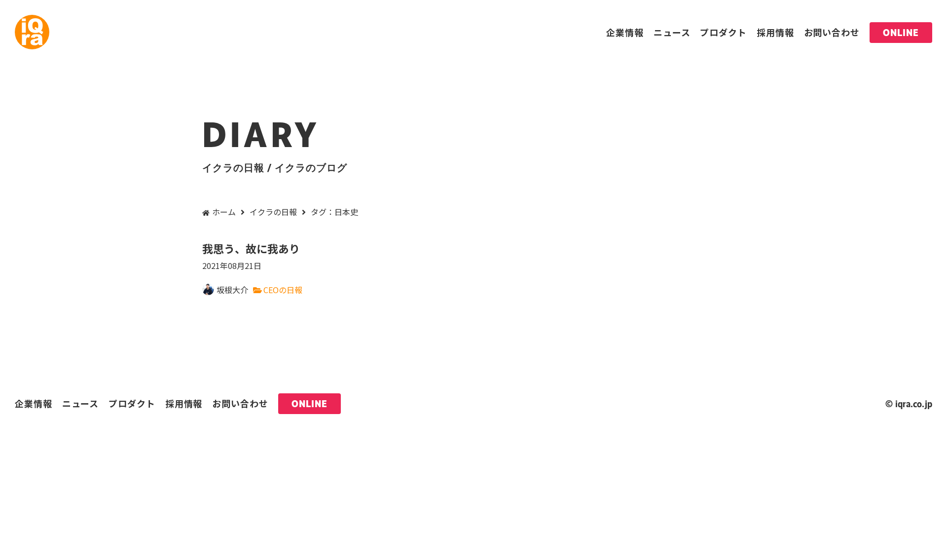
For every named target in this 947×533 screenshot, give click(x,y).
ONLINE (901, 32)
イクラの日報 (273, 212)
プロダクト (723, 32)
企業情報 (625, 32)
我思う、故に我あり (251, 255)
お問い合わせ (832, 32)
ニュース (672, 32)
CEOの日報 (282, 290)
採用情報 (775, 32)
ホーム (224, 212)
